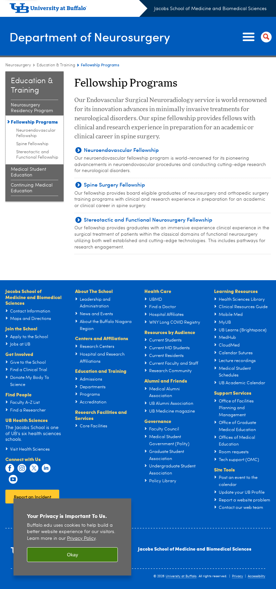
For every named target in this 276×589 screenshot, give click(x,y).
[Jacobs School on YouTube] (13, 479)
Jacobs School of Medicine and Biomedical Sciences (210, 8)
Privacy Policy (81, 538)
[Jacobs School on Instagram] (22, 468)
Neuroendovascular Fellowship (36, 133)
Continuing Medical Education (32, 188)
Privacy (237, 576)
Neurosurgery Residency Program (32, 108)
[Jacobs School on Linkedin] (46, 468)
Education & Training (56, 65)
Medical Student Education (28, 172)
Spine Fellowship (32, 144)
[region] (72, 537)
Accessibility (256, 576)
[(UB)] (78, 9)
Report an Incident (32, 496)
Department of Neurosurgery (89, 36)
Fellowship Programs (34, 121)
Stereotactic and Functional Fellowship (37, 155)
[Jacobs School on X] (34, 468)
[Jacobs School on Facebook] (9, 468)
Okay (72, 554)
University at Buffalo (181, 576)
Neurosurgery (18, 65)
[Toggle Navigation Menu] (256, 37)
